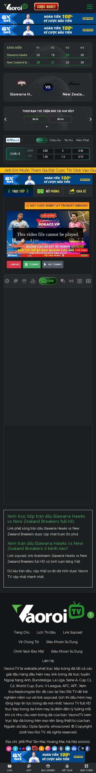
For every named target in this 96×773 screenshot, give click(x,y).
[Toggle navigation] (90, 6)
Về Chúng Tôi (28, 642)
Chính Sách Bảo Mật (29, 651)
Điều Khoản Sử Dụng (62, 642)
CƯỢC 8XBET (46, 6)
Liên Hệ (48, 661)
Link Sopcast (72, 632)
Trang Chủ (21, 632)
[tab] (18, 191)
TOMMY (34, 264)
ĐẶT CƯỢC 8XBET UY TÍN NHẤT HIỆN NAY (59, 205)
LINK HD (15, 264)
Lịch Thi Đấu (46, 632)
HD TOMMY (55, 264)
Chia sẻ (81, 191)
